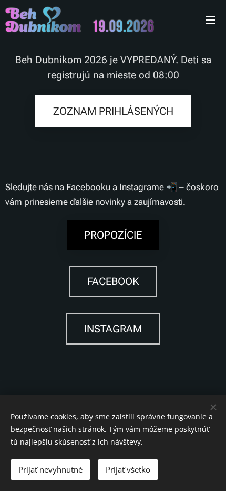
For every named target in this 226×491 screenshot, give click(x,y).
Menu (210, 19)
